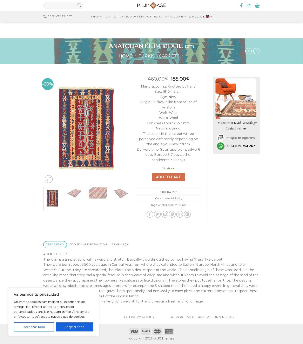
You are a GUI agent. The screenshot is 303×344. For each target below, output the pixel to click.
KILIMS (175, 198)
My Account (174, 16)
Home (125, 56)
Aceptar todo (75, 327)
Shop (95, 16)
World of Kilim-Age (136, 16)
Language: (197, 16)
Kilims (182, 205)
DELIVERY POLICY (139, 317)
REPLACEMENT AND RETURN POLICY (203, 317)
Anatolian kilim (167, 205)
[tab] (55, 244)
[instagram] (248, 5)
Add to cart (168, 177)
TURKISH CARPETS (159, 56)
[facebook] (241, 5)
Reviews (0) (120, 244)
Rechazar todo (34, 327)
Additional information (88, 244)
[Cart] (257, 5)
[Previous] (50, 128)
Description (55, 244)
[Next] (123, 128)
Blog (158, 16)
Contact (111, 16)
